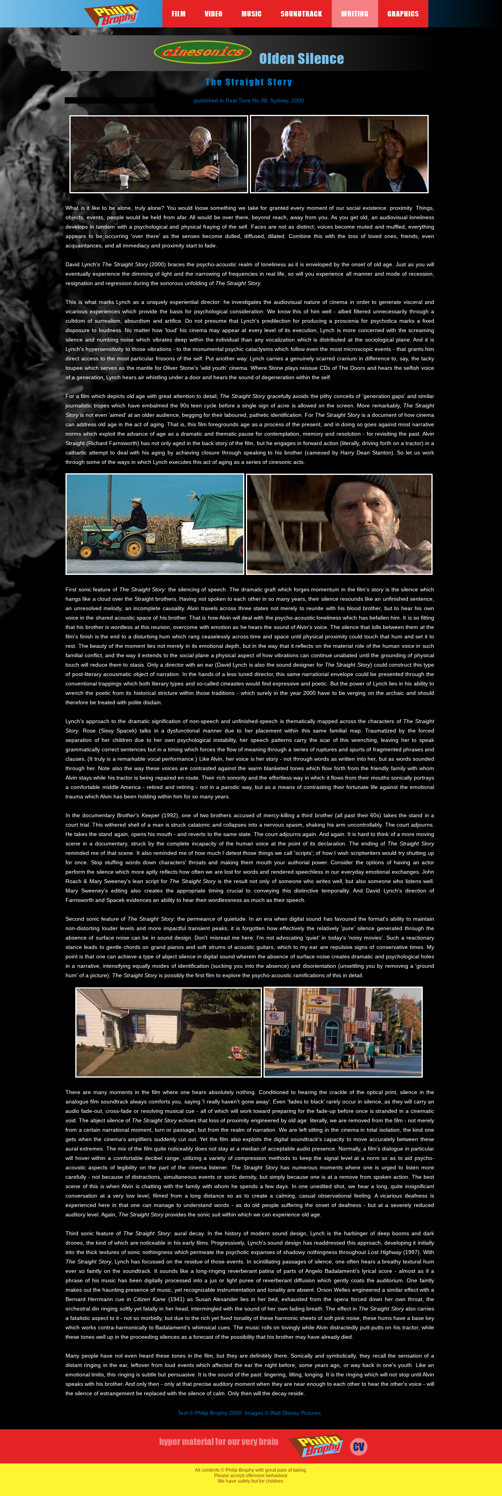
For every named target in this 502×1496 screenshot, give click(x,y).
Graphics (403, 13)
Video (214, 13)
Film (179, 13)
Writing (355, 13)
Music (252, 13)
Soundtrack (301, 13)
